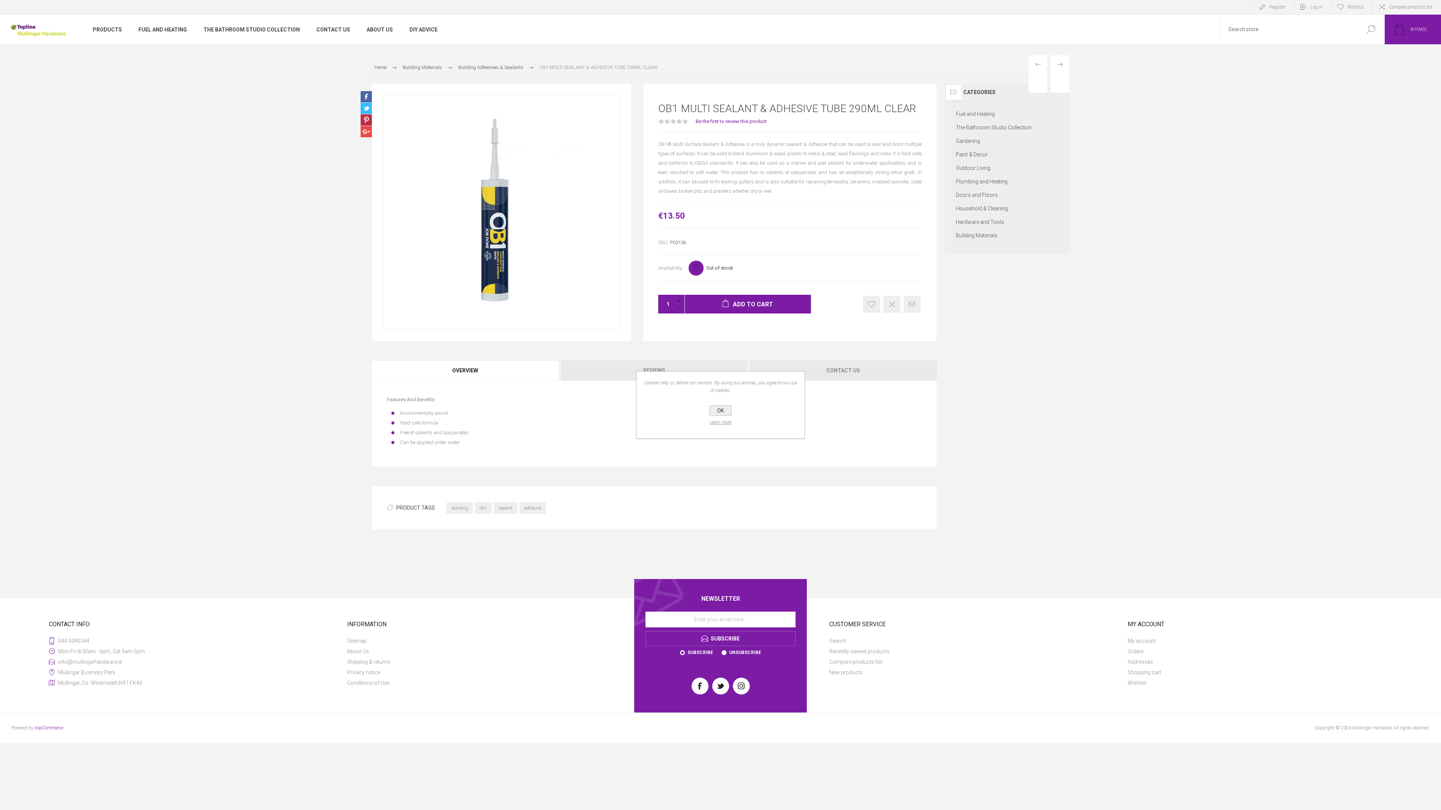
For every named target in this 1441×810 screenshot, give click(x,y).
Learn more (720, 422)
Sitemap (357, 641)
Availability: (670, 268)
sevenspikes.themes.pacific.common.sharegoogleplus (366, 131)
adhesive (532, 508)
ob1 (483, 508)
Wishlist (1137, 683)
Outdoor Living (973, 168)
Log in (1316, 7)
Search (837, 641)
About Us (358, 651)
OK (720, 411)
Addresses (1140, 662)
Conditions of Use (368, 683)
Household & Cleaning (982, 209)
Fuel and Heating (975, 114)
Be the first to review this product (731, 121)
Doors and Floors (977, 195)
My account (1142, 641)
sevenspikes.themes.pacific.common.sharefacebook (366, 96)
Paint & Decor (972, 155)
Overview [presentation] (465, 371)
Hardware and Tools (980, 222)
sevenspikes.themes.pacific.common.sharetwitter (366, 108)
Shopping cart (1144, 672)
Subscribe (700, 652)
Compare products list (1410, 7)
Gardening (968, 141)
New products (846, 672)
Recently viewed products (859, 651)
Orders (1136, 651)
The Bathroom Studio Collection (994, 127)
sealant (506, 508)
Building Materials (976, 235)
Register (1277, 7)
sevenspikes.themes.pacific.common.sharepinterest (366, 120)
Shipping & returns (368, 662)
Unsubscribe (745, 652)
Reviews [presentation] (654, 371)
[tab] (466, 370)
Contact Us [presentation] (843, 371)
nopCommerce (49, 727)
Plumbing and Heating (982, 181)
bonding (459, 508)
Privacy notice (364, 672)
